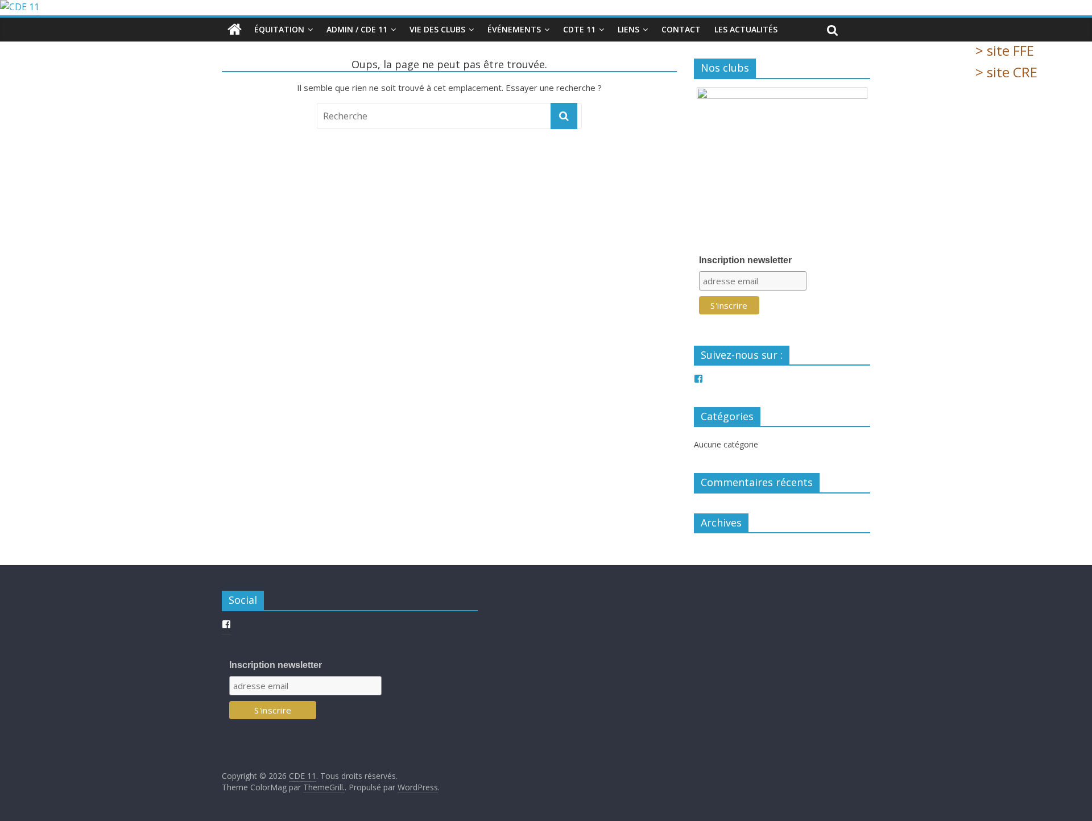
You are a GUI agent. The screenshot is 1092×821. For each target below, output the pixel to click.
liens (628, 29)
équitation (279, 29)
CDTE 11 (579, 29)
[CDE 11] (546, 7)
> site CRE (1006, 72)
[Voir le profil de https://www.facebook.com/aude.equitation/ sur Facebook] (698, 378)
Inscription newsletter (745, 260)
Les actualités (745, 29)
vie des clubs (437, 29)
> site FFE (1004, 50)
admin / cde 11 (356, 29)
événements (514, 29)
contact (681, 29)
